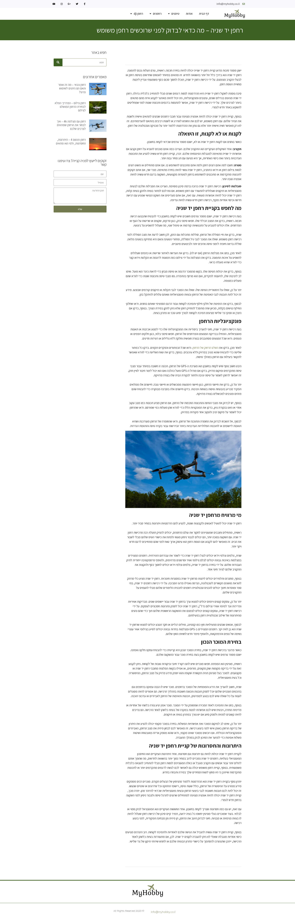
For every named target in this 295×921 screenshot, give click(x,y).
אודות (189, 14)
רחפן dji (138, 14)
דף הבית (204, 14)
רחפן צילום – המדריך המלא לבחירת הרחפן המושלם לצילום (70, 106)
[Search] (58, 62)
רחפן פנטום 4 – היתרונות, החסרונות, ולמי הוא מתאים (71, 141)
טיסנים (175, 14)
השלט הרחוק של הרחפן (205, 348)
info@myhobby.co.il (163, 911)
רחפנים (157, 14)
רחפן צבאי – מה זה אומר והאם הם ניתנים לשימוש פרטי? (72, 88)
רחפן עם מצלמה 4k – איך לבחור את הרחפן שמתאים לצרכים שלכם (71, 125)
